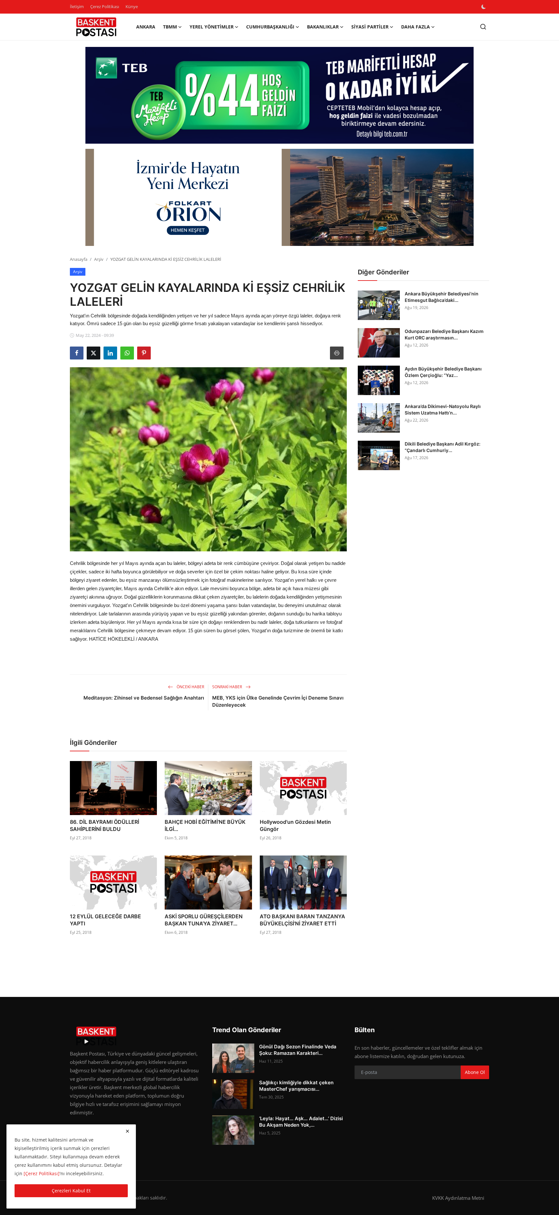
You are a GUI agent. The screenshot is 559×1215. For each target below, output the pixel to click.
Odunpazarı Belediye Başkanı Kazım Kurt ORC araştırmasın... (444, 334)
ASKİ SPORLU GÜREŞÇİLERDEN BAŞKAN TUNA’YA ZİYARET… (204, 920)
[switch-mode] (484, 7)
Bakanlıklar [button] (323, 27)
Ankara (145, 27)
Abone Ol (475, 1072)
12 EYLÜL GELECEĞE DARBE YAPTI (105, 920)
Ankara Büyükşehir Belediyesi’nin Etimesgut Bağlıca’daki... (441, 297)
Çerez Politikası (104, 6)
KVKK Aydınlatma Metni (458, 1198)
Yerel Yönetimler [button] (212, 27)
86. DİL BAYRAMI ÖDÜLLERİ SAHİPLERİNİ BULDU (104, 825)
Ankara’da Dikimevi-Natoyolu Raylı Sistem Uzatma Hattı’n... (443, 409)
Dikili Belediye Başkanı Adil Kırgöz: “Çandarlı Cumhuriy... (442, 447)
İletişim (77, 6)
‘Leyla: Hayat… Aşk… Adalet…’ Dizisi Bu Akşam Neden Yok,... (301, 1121)
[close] (127, 1131)
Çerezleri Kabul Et (71, 1190)
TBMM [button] (170, 27)
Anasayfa (78, 259)
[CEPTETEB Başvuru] (279, 95)
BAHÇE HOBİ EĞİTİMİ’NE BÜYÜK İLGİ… (205, 825)
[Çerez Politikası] (42, 1173)
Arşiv (99, 259)
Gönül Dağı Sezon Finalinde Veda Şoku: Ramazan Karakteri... (297, 1050)
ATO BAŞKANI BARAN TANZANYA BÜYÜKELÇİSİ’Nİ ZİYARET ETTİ (302, 920)
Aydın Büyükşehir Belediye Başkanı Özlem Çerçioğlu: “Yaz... (443, 372)
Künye (132, 6)
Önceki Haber (190, 687)
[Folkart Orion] (279, 197)
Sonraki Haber (227, 687)
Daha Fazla (415, 27)
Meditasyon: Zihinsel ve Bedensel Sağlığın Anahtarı (143, 698)
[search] (483, 27)
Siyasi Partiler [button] (370, 27)
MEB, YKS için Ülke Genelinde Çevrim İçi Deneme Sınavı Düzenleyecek (278, 701)
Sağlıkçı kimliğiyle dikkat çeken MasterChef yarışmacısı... (296, 1085)
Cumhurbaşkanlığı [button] (270, 27)
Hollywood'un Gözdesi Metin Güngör (295, 825)
